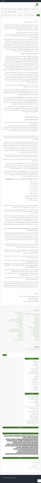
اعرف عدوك (37, 338)
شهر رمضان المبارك (25, 447)
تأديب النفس (24, 442)
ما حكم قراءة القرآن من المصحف (33, 402)
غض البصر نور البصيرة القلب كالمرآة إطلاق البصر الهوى (30, 450)
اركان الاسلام (9, 11)
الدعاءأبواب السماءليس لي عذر (28, 440)
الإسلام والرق (37, 326)
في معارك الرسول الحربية (18, 312)
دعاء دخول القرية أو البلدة (35, 379)
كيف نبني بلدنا (20, 316)
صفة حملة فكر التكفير (35, 315)
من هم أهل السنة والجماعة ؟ (34, 417)
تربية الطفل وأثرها (36, 323)
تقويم (5, 11)
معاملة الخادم (20, 323)
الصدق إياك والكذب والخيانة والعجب (12, 440)
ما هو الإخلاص (36, 400)
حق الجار (21, 333)
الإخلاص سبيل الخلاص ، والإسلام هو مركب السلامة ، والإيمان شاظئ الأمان (27, 439)
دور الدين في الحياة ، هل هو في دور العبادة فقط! (15, 330)
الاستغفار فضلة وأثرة (36, 335)
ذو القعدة (16, 445)
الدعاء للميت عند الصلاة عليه (34, 371)
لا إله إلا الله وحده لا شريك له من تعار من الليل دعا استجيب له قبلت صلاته (27, 452)
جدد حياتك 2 (20, 337)
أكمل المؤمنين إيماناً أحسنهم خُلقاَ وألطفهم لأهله (32, 313)
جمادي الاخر (15, 442)
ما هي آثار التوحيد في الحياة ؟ (34, 419)
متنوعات (37, 20)
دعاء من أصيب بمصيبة (35, 370)
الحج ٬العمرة (36, 440)
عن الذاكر (37, 469)
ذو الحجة (19, 445)
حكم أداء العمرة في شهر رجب (34, 408)
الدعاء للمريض (36, 376)
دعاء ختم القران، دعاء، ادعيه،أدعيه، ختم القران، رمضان (30, 445)
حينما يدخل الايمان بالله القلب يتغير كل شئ (16, 331)
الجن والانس (8, 439)
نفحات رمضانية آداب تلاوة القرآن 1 (34, 327)
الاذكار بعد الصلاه (13, 439)
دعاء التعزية (37, 374)
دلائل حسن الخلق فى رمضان (34, 331)
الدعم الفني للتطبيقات (35, 462)
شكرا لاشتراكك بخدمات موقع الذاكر (33, 467)
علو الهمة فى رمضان (36, 330)
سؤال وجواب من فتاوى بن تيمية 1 (33, 397)
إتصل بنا (37, 460)
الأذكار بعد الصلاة (36, 362)
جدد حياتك (21, 338)
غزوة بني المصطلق (24, 274)
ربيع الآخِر (12, 445)
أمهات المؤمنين (8, 178)
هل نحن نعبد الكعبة (19, 318)
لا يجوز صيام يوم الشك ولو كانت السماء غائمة (32, 406)
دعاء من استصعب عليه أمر (35, 368)
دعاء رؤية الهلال (36, 364)
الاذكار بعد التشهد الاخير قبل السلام (33, 373)
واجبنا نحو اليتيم (36, 320)
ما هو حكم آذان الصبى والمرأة (34, 399)
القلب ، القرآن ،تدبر (35, 442)
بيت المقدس (29, 442)
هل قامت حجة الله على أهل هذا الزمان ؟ (32, 422)
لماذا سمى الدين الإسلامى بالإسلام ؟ (33, 423)
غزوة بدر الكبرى (20, 326)
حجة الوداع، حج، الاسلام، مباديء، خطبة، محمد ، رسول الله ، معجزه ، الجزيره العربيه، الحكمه (24, 444)
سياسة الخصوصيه (35, 464)
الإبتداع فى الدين (36, 322)
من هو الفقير (37, 316)
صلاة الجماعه (37, 337)
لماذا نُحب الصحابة (19, 315)
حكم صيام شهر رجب (35, 409)
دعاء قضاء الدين (36, 385)
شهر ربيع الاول (31, 447)
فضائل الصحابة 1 (36, 333)
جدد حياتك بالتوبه (20, 334)
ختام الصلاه (8, 444)
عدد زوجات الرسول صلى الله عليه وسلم (16, 319)
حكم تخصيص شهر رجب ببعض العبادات (33, 411)
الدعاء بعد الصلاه (21, 440)
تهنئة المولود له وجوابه (35, 365)
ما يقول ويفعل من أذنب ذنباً (34, 387)
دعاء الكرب (37, 367)
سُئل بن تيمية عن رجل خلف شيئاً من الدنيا (32, 396)
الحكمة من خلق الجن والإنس (34, 414)
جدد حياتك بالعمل (19, 335)
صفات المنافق (37, 319)
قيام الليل (19, 450)
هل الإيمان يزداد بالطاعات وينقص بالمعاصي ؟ (32, 420)
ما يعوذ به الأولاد (36, 388)
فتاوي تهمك (14, 11)
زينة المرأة (37, 403)
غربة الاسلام (20, 327)
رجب (9, 445)
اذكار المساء (29, 437)
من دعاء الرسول (36, 377)
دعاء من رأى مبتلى (36, 382)
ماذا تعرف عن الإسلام (19, 324)
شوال (20, 447)
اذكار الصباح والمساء (35, 437)
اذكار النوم (24, 437)
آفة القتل (37, 324)
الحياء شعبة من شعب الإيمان (35, 334)
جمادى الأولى (20, 442)
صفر (17, 447)
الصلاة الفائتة (37, 405)
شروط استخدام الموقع (9, 477)
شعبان (6, 445)
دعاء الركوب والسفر (35, 390)
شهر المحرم (36, 447)
